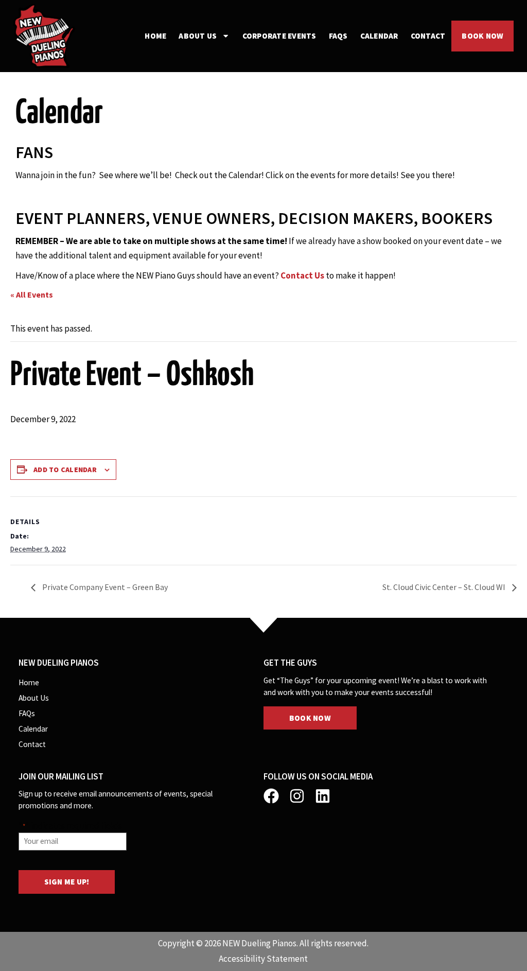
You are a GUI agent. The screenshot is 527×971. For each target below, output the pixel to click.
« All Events (31, 294)
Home (155, 36)
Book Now (482, 36)
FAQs (338, 36)
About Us (198, 36)
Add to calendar (65, 469)
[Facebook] (271, 796)
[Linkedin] (322, 796)
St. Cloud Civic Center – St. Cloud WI (444, 587)
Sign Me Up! (67, 882)
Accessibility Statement (263, 958)
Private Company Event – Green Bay (104, 587)
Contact (428, 36)
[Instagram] (297, 796)
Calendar (379, 36)
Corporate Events (279, 36)
